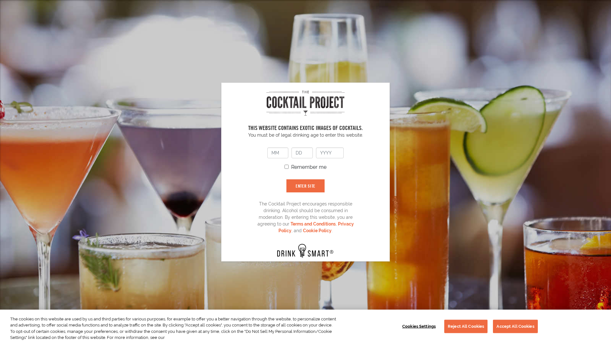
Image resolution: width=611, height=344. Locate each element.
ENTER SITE (305, 186)
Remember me (309, 167)
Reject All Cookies (466, 326)
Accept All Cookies (515, 326)
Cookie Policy (317, 230)
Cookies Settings (419, 326)
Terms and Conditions (313, 223)
